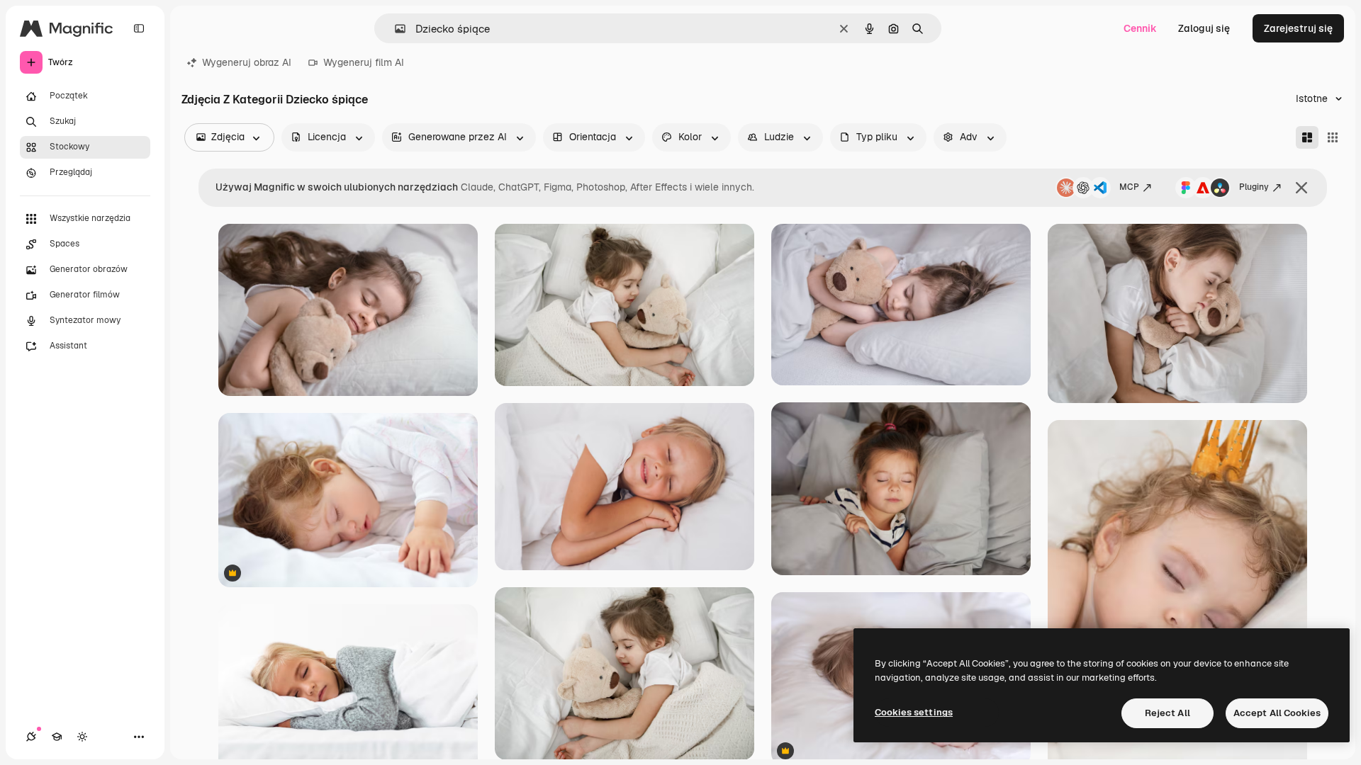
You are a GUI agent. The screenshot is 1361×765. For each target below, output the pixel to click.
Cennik (1140, 28)
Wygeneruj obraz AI (246, 62)
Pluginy (1254, 187)
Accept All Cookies (1277, 713)
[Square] (1332, 137)
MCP (1129, 187)
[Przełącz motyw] (82, 736)
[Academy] (56, 736)
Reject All (1167, 713)
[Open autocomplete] (394, 28)
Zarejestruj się (1298, 28)
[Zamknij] (1301, 187)
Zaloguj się (1204, 28)
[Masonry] (1307, 137)
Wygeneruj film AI (363, 62)
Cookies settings (914, 712)
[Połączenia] (31, 736)
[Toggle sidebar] (139, 28)
